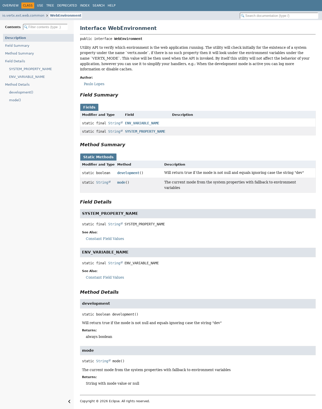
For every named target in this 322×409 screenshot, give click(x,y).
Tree (50, 5)
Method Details (17, 84)
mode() (15, 100)
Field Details (15, 61)
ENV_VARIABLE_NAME (27, 77)
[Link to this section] (122, 94)
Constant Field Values (105, 239)
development (128, 173)
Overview (11, 5)
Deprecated (67, 5)
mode (121, 182)
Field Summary (17, 45)
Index (85, 5)
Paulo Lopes (94, 84)
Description (15, 38)
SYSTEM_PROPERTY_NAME (30, 69)
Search (99, 5)
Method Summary (19, 53)
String (114, 123)
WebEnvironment (65, 15)
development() (21, 92)
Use (40, 5)
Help (111, 5)
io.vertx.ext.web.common (23, 15)
